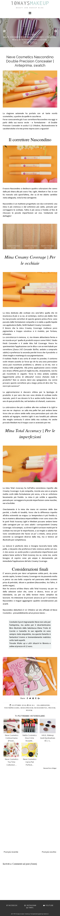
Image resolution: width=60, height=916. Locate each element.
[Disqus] (30, 806)
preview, (52, 708)
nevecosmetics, (41, 708)
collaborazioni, (43, 705)
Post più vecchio (49, 852)
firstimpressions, (12, 708)
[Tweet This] (30, 698)
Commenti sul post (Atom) (24, 864)
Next (55, 31)
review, (29, 710)
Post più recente (11, 852)
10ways (30, 3)
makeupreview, (27, 708)
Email (31, 908)
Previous (4, 31)
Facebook (12, 905)
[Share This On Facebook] (27, 698)
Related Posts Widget (50, 768)
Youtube (49, 905)
